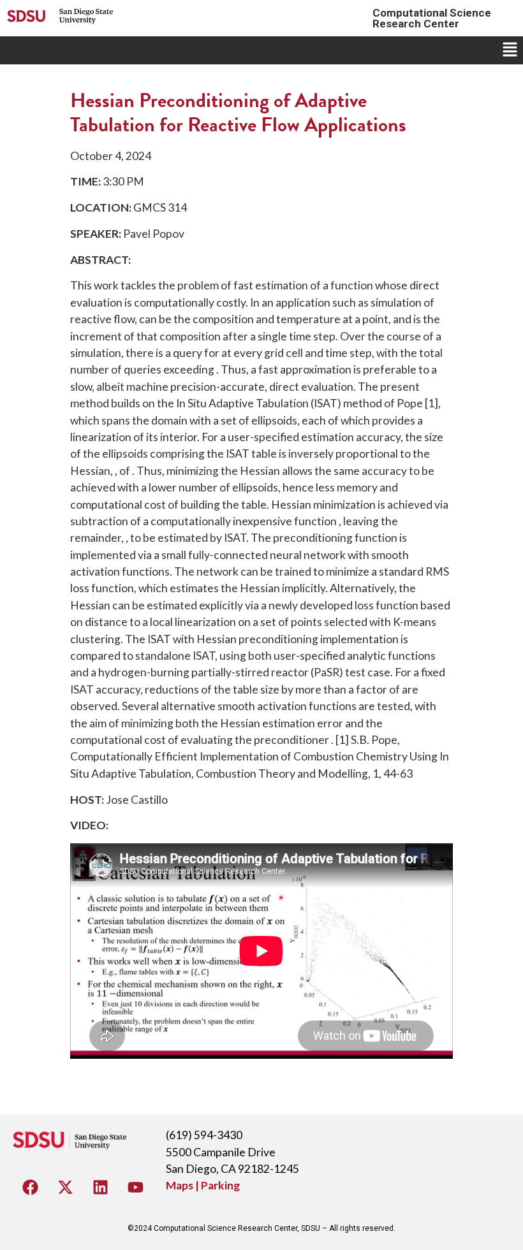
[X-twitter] (66, 1187)
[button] (510, 50)
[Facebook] (31, 1187)
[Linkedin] (101, 1187)
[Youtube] (136, 1187)
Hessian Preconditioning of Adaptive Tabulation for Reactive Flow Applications (238, 112)
